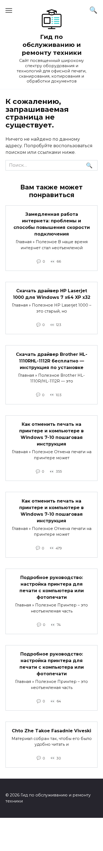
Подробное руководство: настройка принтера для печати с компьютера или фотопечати (52, 587)
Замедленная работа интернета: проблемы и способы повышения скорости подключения (51, 224)
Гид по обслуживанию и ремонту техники (52, 44)
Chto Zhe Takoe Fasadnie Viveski (51, 730)
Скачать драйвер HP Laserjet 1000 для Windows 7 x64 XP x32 (51, 294)
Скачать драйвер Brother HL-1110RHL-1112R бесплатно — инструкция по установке (51, 360)
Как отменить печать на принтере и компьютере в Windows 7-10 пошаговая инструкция (51, 434)
